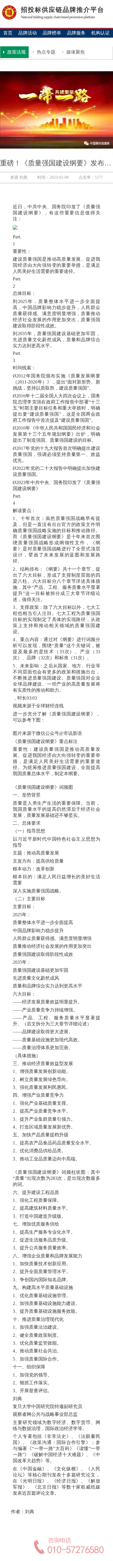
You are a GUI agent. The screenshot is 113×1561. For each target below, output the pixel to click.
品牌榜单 (52, 32)
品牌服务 (76, 32)
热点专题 (45, 52)
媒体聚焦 (75, 52)
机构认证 (100, 32)
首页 (7, 32)
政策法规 (16, 52)
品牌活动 (27, 32)
